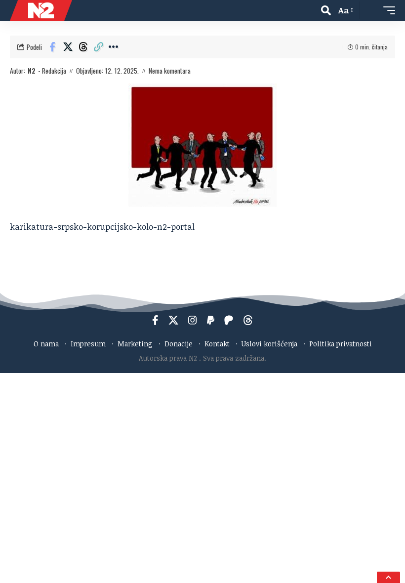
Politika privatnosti (340, 343)
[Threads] (248, 320)
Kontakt (217, 343)
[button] (326, 10)
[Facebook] (155, 320)
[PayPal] (210, 320)
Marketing (135, 343)
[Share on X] (68, 47)
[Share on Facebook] (52, 47)
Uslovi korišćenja (269, 343)
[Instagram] (193, 320)
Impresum (88, 343)
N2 (32, 71)
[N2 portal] (41, 10)
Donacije (178, 343)
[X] (173, 320)
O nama (46, 343)
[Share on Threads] (83, 47)
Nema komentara (170, 71)
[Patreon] (229, 320)
